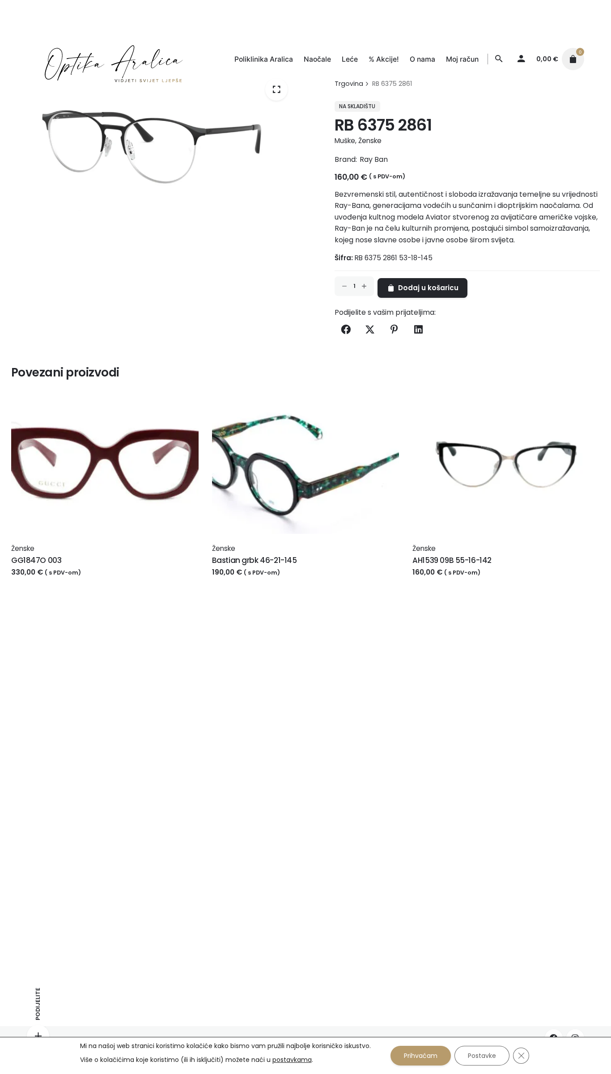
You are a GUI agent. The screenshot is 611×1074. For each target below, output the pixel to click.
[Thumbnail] (105, 59)
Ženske (370, 140)
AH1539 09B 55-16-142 (452, 560)
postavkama (292, 1059)
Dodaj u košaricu (41, 581)
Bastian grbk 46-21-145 (254, 560)
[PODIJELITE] (38, 1036)
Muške (345, 140)
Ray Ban (374, 159)
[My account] (521, 59)
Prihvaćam (420, 1055)
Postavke (482, 1055)
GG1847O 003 (36, 560)
